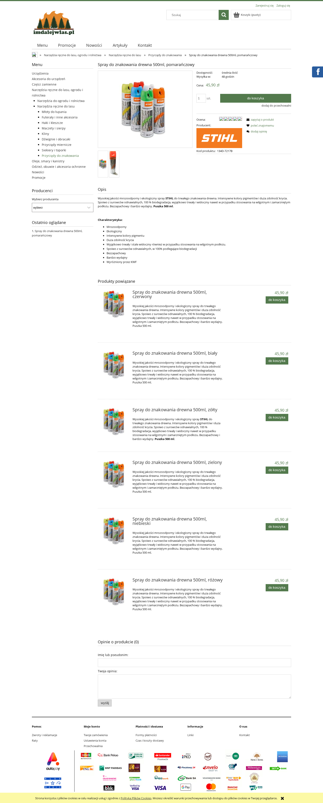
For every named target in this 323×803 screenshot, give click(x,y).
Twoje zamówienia (96, 735)
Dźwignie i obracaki (56, 139)
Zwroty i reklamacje (44, 735)
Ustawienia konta (95, 740)
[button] (259, 120)
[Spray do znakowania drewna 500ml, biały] (115, 365)
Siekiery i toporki (54, 150)
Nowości (38, 172)
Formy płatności (146, 735)
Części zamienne (44, 84)
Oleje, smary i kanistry (48, 161)
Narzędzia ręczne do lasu (56, 106)
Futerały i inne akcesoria (60, 117)
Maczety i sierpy (53, 128)
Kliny (45, 134)
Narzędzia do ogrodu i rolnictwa (61, 101)
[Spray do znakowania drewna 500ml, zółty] (115, 422)
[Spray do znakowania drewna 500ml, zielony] (115, 474)
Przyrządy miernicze (56, 145)
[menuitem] (42, 45)
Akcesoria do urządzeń (48, 79)
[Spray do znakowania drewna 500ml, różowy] (115, 592)
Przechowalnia (93, 746)
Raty (35, 740)
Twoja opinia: (107, 671)
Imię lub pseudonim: (113, 655)
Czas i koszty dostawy (150, 740)
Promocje (38, 177)
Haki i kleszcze (52, 123)
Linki (190, 735)
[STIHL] (219, 138)
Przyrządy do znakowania (60, 156)
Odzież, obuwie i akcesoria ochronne (59, 167)
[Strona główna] (54, 22)
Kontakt (244, 735)
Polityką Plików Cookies (136, 798)
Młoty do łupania (54, 112)
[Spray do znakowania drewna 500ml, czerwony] (115, 304)
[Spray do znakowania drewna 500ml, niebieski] (115, 531)
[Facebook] (317, 71)
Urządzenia (40, 73)
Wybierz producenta (45, 199)
